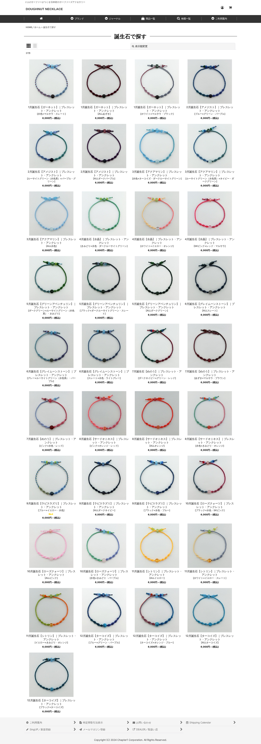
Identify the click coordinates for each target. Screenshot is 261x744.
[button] (77, 19)
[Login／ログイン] (222, 7)
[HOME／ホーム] (41, 19)
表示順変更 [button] (141, 46)
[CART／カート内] (230, 7)
